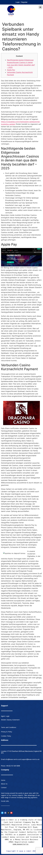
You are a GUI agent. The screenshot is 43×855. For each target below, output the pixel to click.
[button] (40, 7)
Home (3, 780)
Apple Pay (11, 70)
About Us (4, 784)
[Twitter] (2, 813)
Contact (4, 787)
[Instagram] (8, 813)
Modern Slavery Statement (10, 719)
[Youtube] (11, 813)
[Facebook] (5, 813)
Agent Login (5, 716)
